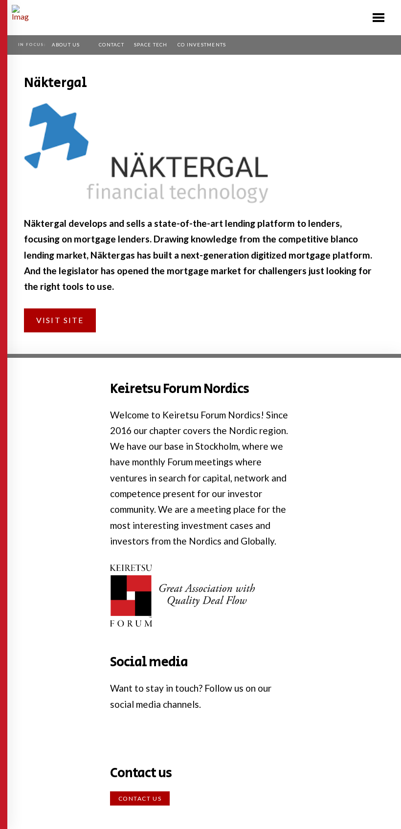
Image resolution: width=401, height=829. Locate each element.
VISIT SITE (60, 320)
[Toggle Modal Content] (378, 17)
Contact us (140, 798)
